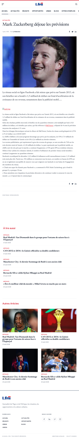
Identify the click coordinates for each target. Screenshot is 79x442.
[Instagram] (60, 419)
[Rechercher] (75, 4)
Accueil (5, 11)
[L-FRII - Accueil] (39, 4)
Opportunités (37, 11)
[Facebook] (44, 419)
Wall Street (49, 125)
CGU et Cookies (71, 436)
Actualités (15, 11)
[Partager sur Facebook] (69, 32)
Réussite (25, 11)
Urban (48, 11)
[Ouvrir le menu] (4, 4)
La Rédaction (16, 31)
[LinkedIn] (49, 419)
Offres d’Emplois (68, 11)
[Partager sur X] (72, 32)
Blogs (56, 11)
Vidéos (4, 427)
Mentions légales (58, 436)
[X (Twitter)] (55, 419)
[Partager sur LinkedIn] (76, 32)
